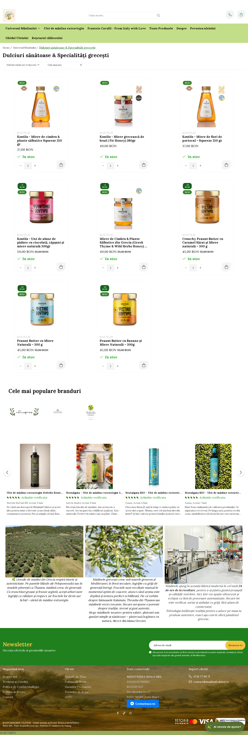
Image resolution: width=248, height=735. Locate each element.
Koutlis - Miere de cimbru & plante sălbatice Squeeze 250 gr (39, 140)
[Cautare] (158, 15)
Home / (7, 47)
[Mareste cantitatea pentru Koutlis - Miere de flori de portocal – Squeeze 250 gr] (200, 165)
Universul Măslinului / (25, 47)
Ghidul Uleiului (16, 38)
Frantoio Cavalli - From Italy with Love (117, 28)
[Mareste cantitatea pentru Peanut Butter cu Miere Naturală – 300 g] (35, 366)
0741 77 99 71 (201, 676)
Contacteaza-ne (145, 703)
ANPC (68, 697)
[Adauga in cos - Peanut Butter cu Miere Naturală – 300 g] (61, 365)
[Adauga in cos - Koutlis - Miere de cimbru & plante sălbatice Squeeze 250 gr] (61, 164)
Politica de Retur (75, 681)
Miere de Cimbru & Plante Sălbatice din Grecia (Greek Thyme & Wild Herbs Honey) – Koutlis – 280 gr (123, 242)
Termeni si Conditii (15, 681)
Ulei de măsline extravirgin (64, 28)
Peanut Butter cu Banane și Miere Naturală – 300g (121, 342)
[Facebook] (117, 713)
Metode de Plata (75, 676)
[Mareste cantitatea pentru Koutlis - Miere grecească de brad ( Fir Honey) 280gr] (117, 165)
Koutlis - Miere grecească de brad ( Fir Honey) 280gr (122, 138)
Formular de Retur (77, 692)
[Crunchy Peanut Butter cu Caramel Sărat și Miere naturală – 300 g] (206, 206)
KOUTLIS (23, 133)
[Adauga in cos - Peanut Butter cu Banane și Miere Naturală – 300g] (143, 365)
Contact (8, 697)
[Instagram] (130, 713)
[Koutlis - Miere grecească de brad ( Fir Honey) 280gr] (124, 104)
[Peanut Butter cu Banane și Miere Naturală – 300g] (124, 309)
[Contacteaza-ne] (230, 15)
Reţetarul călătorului (47, 38)
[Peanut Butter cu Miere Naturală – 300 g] (41, 309)
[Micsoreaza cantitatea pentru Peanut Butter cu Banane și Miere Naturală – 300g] (103, 366)
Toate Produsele (161, 28)
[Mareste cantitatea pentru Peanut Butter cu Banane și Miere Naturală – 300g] (117, 366)
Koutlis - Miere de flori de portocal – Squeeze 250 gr (202, 138)
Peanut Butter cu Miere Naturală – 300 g (35, 342)
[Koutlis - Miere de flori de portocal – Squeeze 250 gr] (206, 104)
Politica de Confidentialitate (21, 687)
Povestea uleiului (203, 28)
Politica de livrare (14, 692)
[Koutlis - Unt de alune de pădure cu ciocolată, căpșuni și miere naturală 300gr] (41, 206)
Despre (181, 28)
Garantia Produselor (78, 687)
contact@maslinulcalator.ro (211, 681)
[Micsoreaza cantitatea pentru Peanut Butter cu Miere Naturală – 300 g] (20, 366)
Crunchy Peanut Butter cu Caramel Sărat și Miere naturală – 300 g (202, 242)
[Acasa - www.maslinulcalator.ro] (25, 15)
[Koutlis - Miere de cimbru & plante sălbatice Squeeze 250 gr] (41, 104)
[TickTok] (124, 713)
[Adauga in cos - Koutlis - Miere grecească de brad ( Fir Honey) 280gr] (143, 164)
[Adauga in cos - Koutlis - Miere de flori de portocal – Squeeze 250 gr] (226, 164)
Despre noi (10, 676)
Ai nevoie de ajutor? (224, 726)
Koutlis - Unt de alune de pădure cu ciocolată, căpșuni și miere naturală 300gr (40, 242)
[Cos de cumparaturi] (241, 15)
